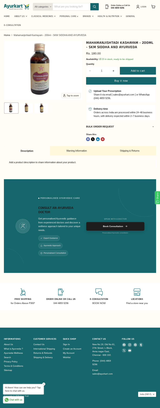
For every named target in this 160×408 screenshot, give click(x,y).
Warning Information (76, 150)
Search (7, 357)
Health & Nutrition (109, 16)
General (130, 16)
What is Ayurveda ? (13, 348)
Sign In (66, 344)
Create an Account (72, 348)
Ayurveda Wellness (13, 353)
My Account (68, 353)
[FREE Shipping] (23, 297)
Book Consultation (113, 226)
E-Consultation (12, 25)
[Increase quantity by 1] (113, 71)
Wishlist (66, 357)
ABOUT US (19, 16)
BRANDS (87, 16)
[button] (142, 7)
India (145, 394)
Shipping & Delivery (43, 357)
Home (7, 35)
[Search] (94, 6)
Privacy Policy (11, 361)
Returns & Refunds (42, 353)
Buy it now (121, 80)
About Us (8, 344)
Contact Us (38, 344)
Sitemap (8, 370)
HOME (7, 16)
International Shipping (44, 348)
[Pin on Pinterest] (103, 139)
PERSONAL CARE (68, 16)
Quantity (90, 64)
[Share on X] (93, 139)
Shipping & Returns (130, 150)
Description (27, 151)
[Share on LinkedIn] (98, 139)
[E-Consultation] (99, 297)
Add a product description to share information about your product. (42, 162)
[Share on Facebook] (88, 139)
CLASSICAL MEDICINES (42, 16)
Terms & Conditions (13, 366)
